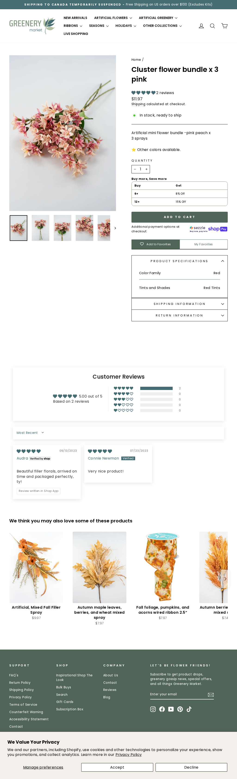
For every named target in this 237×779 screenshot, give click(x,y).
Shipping (138, 104)
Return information (179, 315)
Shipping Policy (21, 690)
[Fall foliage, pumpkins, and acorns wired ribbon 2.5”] (163, 567)
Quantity (142, 161)
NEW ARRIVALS (75, 17)
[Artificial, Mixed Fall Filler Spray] (36, 567)
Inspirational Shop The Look (74, 677)
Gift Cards (65, 702)
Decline (191, 767)
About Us (110, 675)
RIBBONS (71, 25)
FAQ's (13, 675)
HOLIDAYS (124, 25)
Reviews (110, 690)
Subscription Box (69, 709)
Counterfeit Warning (26, 712)
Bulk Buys (63, 687)
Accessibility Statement (29, 719)
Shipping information (180, 304)
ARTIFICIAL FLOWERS (111, 17)
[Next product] (225, 579)
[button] (143, 92)
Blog (106, 697)
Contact (16, 726)
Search (62, 695)
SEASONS (97, 25)
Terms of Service (23, 704)
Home (136, 60)
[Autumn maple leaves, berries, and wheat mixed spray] (99, 567)
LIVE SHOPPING (76, 33)
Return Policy (20, 683)
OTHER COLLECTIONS (160, 25)
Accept (117, 767)
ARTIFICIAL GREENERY (156, 17)
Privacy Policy (128, 754)
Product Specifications (180, 261)
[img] (29, 451)
